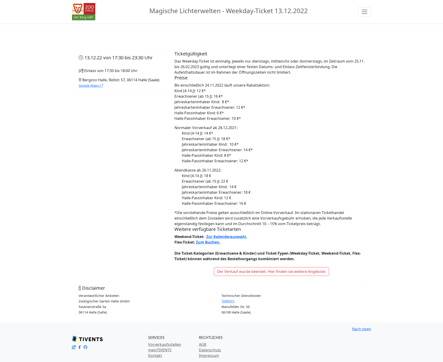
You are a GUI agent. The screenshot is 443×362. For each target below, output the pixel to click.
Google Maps (89, 85)
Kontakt (155, 355)
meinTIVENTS (159, 350)
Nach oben (361, 329)
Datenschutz (210, 350)
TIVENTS (228, 301)
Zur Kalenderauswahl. (226, 236)
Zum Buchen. (208, 242)
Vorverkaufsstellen (164, 344)
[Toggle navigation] (364, 11)
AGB (202, 344)
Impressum (209, 355)
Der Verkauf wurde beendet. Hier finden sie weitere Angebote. (271, 271)
